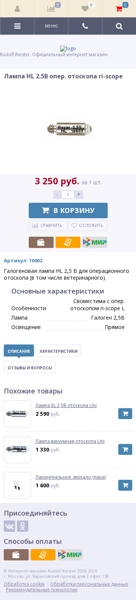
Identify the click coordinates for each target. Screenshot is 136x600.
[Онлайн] (94, 242)
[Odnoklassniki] (22, 526)
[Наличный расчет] (41, 242)
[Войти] (17, 8)
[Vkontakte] (9, 526)
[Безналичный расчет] (68, 242)
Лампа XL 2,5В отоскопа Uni (66, 406)
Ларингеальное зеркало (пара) (71, 477)
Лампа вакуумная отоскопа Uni (70, 441)
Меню (51, 26)
